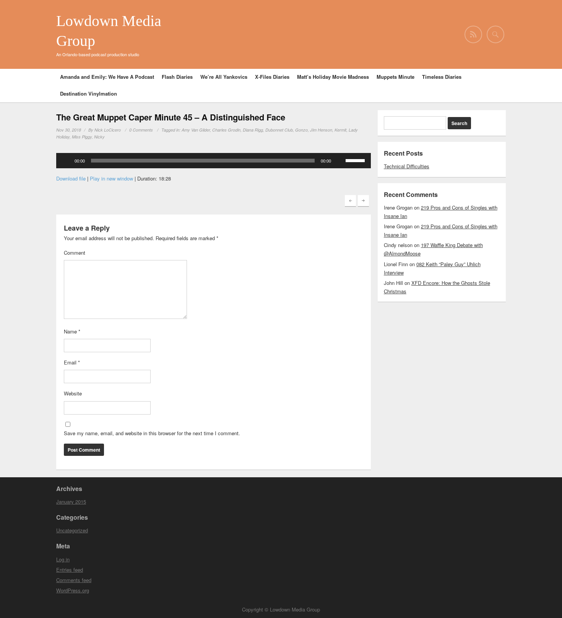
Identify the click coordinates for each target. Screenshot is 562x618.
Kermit (340, 130)
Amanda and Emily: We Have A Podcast (107, 76)
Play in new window (111, 178)
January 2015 (71, 501)
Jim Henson (321, 130)
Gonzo (301, 130)
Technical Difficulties (406, 166)
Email (72, 362)
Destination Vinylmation (88, 93)
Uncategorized (72, 530)
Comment (74, 252)
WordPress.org (72, 590)
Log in (63, 559)
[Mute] (339, 160)
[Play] (66, 160)
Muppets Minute (395, 76)
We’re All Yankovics (223, 76)
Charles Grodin (226, 130)
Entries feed (69, 569)
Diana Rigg (253, 130)
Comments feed (73, 580)
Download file (71, 178)
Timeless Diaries (441, 76)
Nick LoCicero (107, 130)
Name (72, 331)
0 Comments (141, 130)
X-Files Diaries (272, 76)
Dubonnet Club (279, 130)
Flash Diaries (177, 76)
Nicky (99, 137)
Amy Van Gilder (196, 130)
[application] (213, 160)
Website (73, 393)
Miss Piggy (82, 137)
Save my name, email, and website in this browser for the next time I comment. (152, 433)
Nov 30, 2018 (68, 130)
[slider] (356, 160)
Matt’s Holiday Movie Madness (333, 76)
